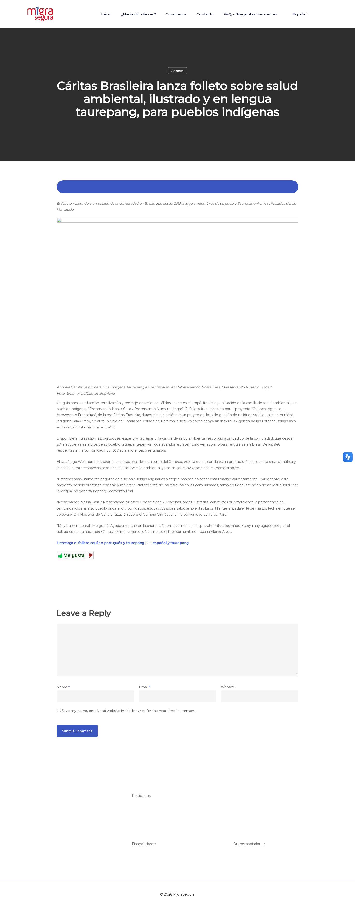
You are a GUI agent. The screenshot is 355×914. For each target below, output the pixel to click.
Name (63, 687)
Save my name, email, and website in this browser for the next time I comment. (129, 711)
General (177, 71)
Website (228, 687)
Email (144, 687)
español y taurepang (171, 543)
